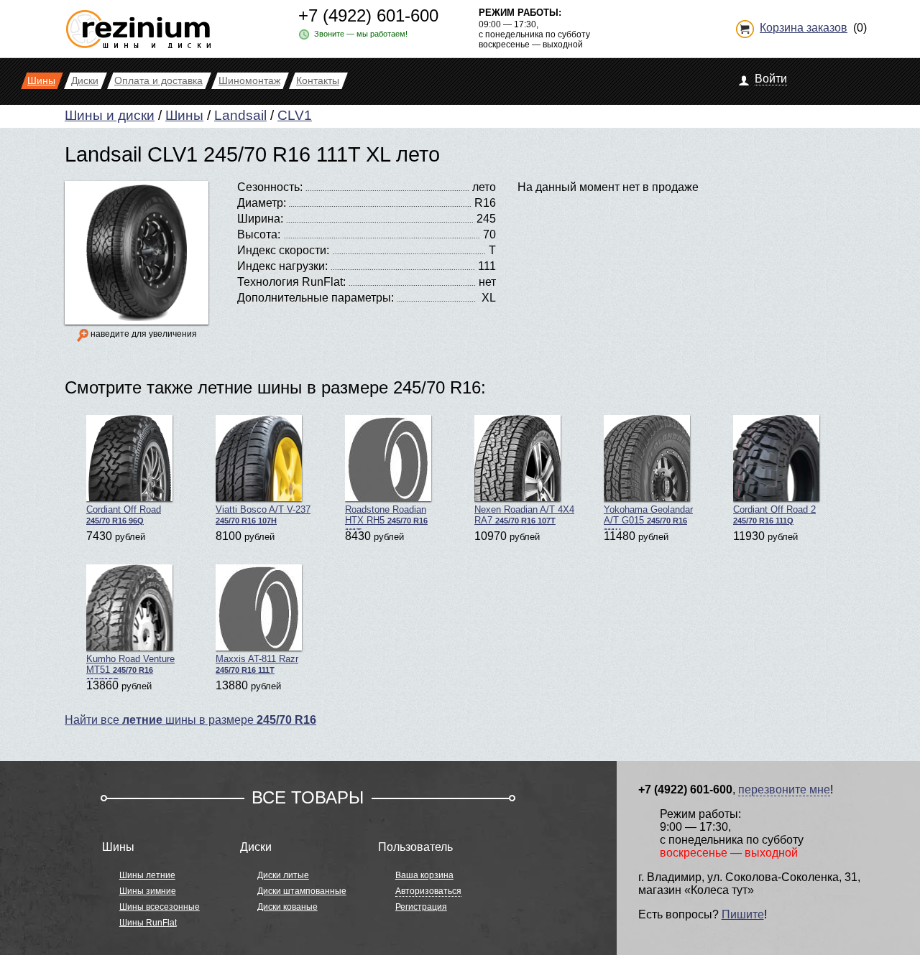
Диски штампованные (301, 891)
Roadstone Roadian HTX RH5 (386, 517)
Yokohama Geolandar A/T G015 (648, 517)
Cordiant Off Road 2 (774, 514)
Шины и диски (110, 115)
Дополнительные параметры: (315, 298)
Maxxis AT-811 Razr (257, 663)
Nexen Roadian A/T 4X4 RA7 (524, 515)
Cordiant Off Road (123, 514)
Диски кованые (287, 907)
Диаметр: (261, 203)
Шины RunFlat (148, 923)
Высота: (258, 234)
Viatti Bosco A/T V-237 (263, 514)
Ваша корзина (424, 875)
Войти (771, 79)
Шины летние (147, 875)
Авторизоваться (428, 891)
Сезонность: (270, 187)
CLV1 (294, 115)
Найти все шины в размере (190, 720)
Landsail (240, 115)
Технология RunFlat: (291, 282)
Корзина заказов (803, 28)
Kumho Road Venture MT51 (130, 666)
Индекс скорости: (283, 250)
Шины (184, 115)
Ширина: (260, 219)
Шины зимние (147, 891)
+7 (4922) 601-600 (368, 15)
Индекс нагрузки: (282, 266)
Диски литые (283, 875)
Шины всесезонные (159, 907)
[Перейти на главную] (138, 23)
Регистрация (421, 907)
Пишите (743, 914)
